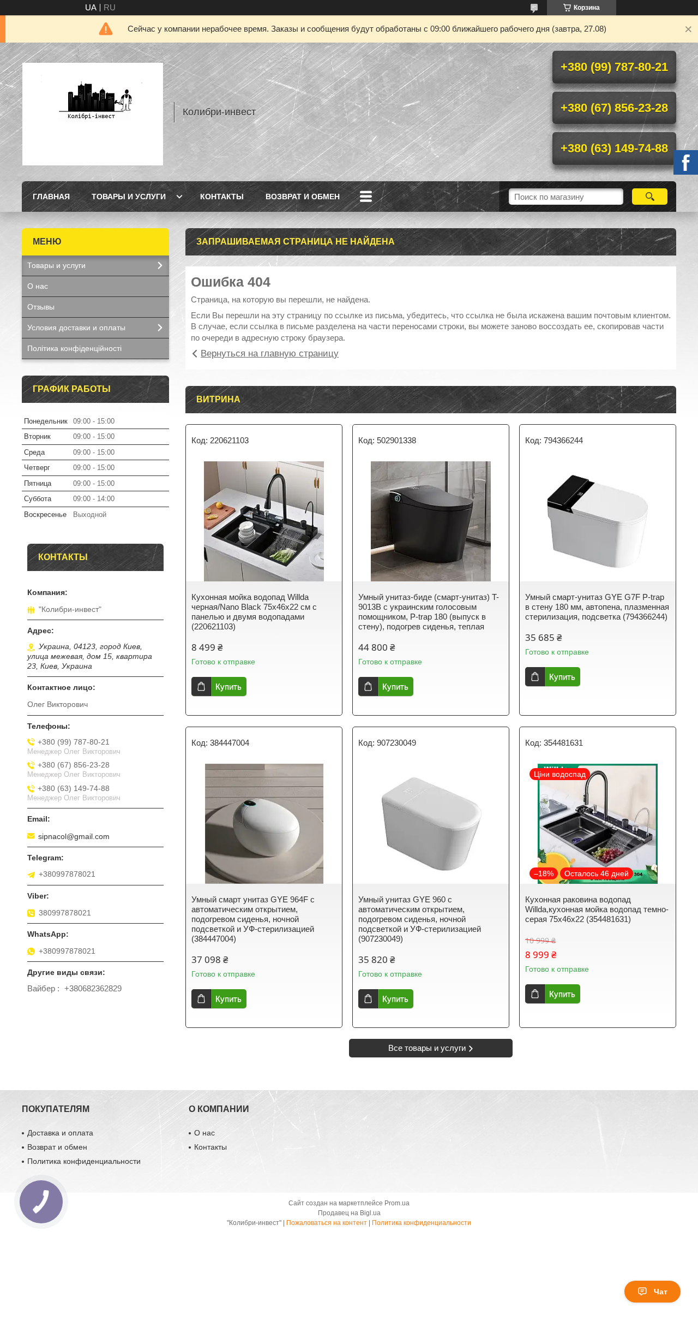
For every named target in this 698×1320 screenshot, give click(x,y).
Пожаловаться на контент (326, 1223)
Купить (228, 686)
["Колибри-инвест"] (93, 112)
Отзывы (41, 306)
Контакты (222, 196)
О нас (37, 286)
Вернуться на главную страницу (270, 353)
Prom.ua (397, 1203)
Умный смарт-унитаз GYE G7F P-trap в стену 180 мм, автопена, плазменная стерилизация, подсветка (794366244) (597, 606)
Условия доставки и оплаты (76, 327)
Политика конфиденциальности (84, 1161)
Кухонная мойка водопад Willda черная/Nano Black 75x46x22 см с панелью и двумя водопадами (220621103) (254, 611)
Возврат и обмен (303, 196)
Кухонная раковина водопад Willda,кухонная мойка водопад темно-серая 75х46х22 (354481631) (597, 909)
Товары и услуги (129, 196)
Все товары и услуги (427, 1048)
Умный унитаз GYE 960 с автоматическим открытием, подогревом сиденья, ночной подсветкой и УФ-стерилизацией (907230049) (419, 919)
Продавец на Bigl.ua (349, 1213)
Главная (51, 196)
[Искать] (649, 196)
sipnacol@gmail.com (74, 836)
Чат (660, 1291)
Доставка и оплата (60, 1132)
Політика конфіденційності (74, 348)
